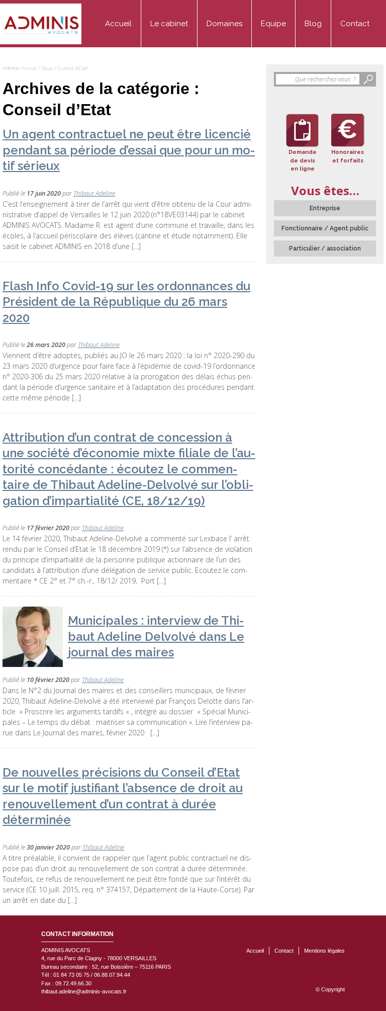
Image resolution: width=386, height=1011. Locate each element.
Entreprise (325, 208)
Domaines (224, 23)
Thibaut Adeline (94, 193)
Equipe (273, 23)
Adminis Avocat (19, 68)
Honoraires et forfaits (347, 156)
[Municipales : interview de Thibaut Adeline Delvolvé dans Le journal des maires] (33, 637)
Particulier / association (325, 248)
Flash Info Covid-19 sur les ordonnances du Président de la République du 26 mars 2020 (126, 302)
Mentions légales (324, 951)
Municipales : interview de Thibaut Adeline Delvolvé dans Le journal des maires (156, 636)
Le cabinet (169, 23)
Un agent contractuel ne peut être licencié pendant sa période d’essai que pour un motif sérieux (129, 150)
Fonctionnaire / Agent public (324, 228)
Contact (354, 23)
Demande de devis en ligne (302, 160)
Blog (313, 23)
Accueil (118, 23)
